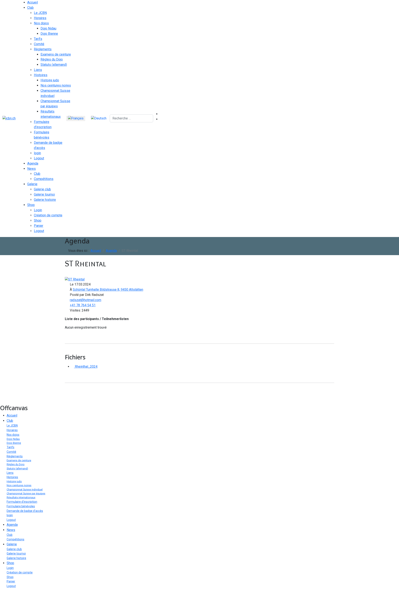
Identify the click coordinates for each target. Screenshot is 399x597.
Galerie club (42, 189)
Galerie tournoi (44, 194)
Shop (31, 205)
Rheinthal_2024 (85, 367)
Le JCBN (40, 13)
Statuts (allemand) (54, 65)
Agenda (32, 163)
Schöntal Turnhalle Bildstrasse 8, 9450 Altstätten (108, 290)
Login (38, 210)
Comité (39, 44)
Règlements (43, 49)
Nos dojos (41, 23)
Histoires (40, 75)
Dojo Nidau (48, 28)
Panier (38, 226)
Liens (38, 70)
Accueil (32, 2)
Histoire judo (50, 80)
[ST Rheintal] (75, 279)
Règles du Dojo (52, 59)
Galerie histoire (45, 200)
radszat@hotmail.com (85, 300)
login (37, 153)
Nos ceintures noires (56, 85)
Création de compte (48, 215)
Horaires (40, 18)
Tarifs (38, 39)
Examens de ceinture (56, 54)
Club (30, 8)
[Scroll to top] (1, 594)
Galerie (32, 184)
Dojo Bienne (49, 34)
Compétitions (43, 179)
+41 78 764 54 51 (83, 305)
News (31, 169)
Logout (39, 158)
